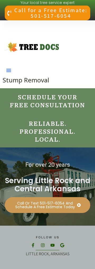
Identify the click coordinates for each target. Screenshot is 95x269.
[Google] (62, 245)
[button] (9, 70)
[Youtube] (52, 245)
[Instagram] (43, 245)
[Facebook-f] (33, 245)
